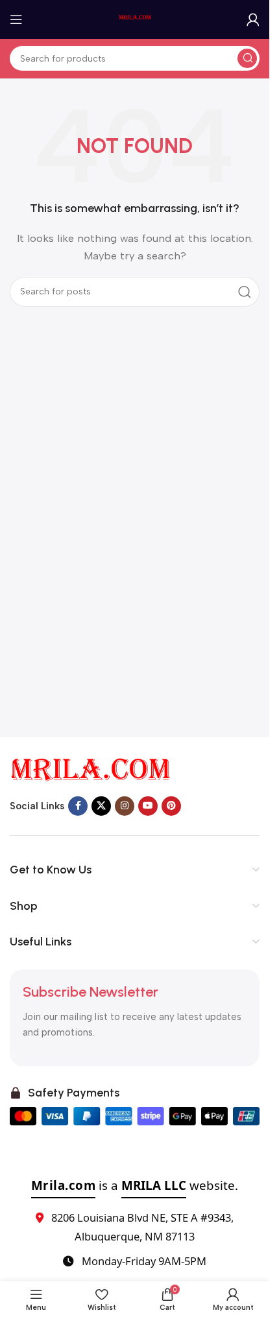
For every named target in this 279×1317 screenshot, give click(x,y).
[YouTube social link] (148, 806)
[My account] (253, 19)
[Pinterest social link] (171, 806)
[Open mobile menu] (16, 19)
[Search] (247, 58)
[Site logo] (135, 19)
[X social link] (101, 806)
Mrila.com (63, 1185)
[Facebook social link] (78, 806)
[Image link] (91, 769)
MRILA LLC (153, 1185)
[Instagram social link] (124, 806)
